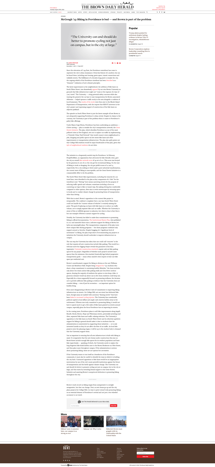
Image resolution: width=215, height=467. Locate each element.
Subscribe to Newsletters (158, 9)
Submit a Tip (162, 6)
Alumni (118, 459)
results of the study (88, 102)
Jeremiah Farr (133, 44)
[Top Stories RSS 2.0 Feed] (69, 460)
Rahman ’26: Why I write (92, 429)
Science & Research (103, 12)
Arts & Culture (100, 451)
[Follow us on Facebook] (65, 460)
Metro (80, 12)
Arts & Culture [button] (93, 12)
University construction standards (86, 249)
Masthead (119, 457)
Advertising (119, 451)
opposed (95, 89)
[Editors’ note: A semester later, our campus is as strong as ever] (71, 421)
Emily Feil (132, 55)
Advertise (55, 12)
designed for (100, 266)
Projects (119, 12)
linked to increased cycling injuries (82, 297)
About (51, 12)
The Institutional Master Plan (99, 220)
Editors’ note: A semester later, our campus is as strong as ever (70, 431)
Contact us (119, 450)
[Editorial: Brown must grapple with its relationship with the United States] (116, 421)
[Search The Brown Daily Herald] (147, 12)
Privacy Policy (120, 456)
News (98, 448)
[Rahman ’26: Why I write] (94, 421)
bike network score (85, 160)
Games (133, 12)
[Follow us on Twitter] (63, 460)
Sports (85, 12)
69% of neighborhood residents (77, 145)
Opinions (63, 16)
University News (72, 12)
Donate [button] (59, 12)
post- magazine (100, 457)
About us (119, 448)
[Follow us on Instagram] (67, 460)
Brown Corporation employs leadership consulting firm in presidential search (139, 51)
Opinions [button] (112, 12)
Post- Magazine (140, 12)
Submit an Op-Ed (160, 8)
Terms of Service (120, 454)
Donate (118, 453)
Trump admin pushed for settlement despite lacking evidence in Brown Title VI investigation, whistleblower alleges (139, 37)
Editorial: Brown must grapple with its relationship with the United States (114, 432)
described (109, 80)
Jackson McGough (73, 63)
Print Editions (53, 8)
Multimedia (127, 12)
